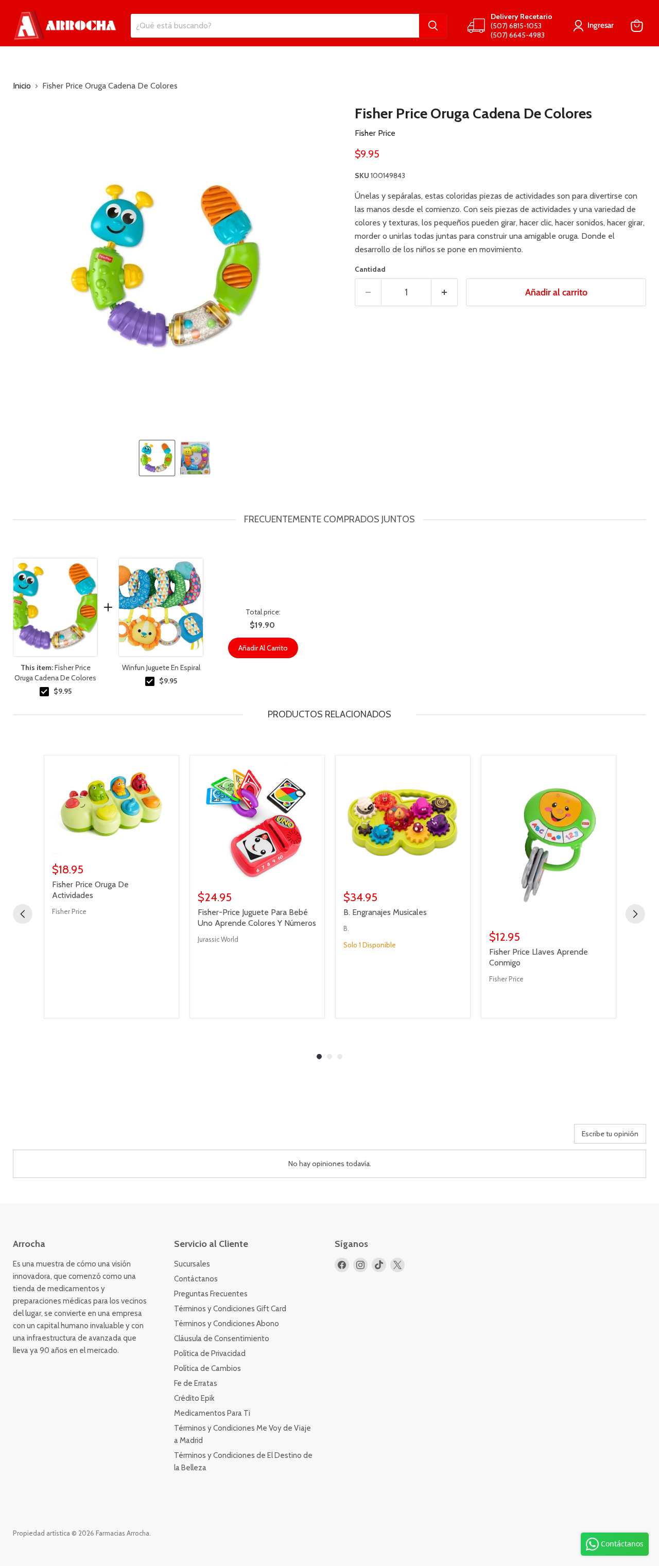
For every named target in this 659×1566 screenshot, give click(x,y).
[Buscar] (433, 26)
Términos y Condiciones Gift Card (230, 1308)
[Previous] (22, 914)
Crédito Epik (194, 1398)
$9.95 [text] (63, 691)
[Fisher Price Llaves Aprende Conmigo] (548, 842)
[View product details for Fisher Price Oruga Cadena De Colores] (55, 607)
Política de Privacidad (210, 1353)
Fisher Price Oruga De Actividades (90, 889)
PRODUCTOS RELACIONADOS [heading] (329, 714)
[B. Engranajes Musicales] (402, 822)
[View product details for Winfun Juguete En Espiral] (160, 607)
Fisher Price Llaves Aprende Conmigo (538, 957)
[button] (157, 458)
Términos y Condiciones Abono (226, 1323)
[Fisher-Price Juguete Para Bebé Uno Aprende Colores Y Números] (257, 822)
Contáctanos (196, 1278)
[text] (329, 519)
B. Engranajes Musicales (385, 912)
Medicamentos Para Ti (212, 1413)
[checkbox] (44, 691)
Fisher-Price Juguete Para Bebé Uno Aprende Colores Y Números (257, 917)
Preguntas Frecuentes (211, 1293)
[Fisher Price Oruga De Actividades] (111, 808)
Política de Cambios (207, 1368)
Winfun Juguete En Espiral (161, 667)
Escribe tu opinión (610, 1133)
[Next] (635, 914)
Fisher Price (375, 133)
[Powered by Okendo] (59, 1137)
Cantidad (370, 269)
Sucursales (192, 1264)
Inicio (22, 86)
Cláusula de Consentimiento (221, 1338)
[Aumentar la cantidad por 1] (444, 292)
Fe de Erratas (195, 1383)
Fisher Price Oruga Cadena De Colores (55, 672)
